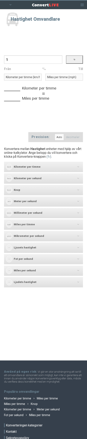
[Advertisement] (43, 41)
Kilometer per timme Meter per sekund (32, 409)
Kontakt (11, 432)
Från (7, 69)
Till (80, 69)
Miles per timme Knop (21, 404)
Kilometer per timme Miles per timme (31, 398)
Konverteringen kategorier (24, 425)
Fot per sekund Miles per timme (27, 415)
